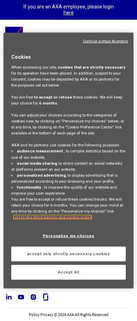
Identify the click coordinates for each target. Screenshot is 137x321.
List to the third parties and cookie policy (52, 217)
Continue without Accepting (106, 41)
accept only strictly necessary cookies (68, 253)
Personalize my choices (68, 235)
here (69, 12)
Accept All (68, 272)
